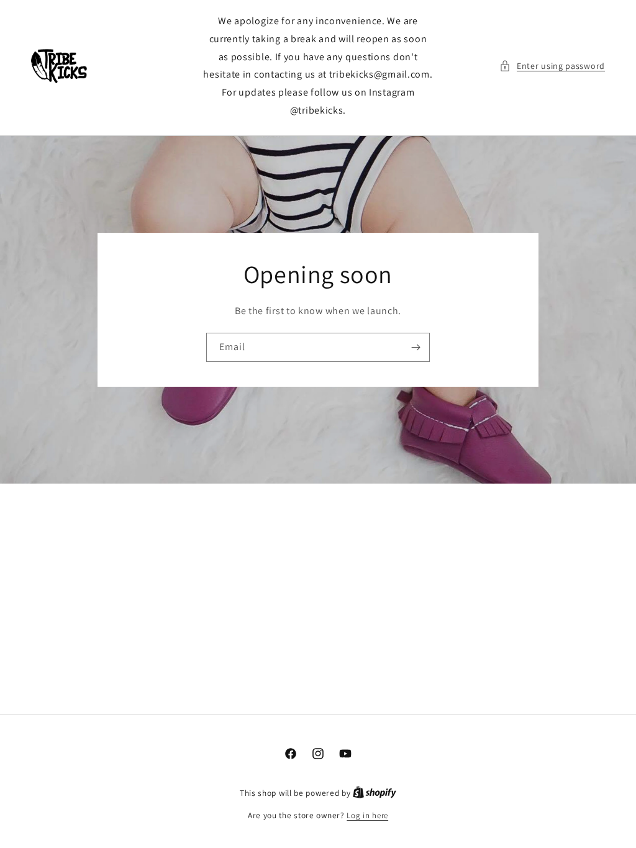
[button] (552, 66)
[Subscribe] (415, 347)
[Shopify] (374, 793)
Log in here (367, 815)
